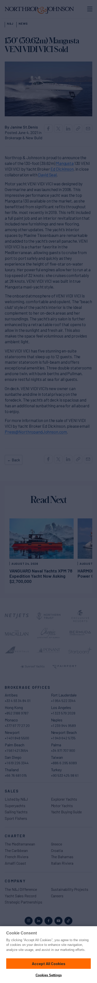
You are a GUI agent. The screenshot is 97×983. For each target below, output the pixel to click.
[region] (48, 954)
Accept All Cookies (48, 963)
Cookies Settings (49, 975)
